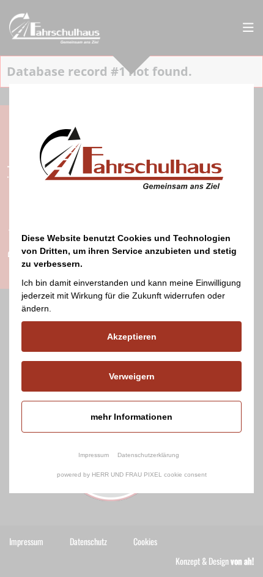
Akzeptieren (132, 336)
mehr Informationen (131, 417)
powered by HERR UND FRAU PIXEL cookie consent (132, 474)
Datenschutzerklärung (148, 455)
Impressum (93, 455)
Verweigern (132, 376)
